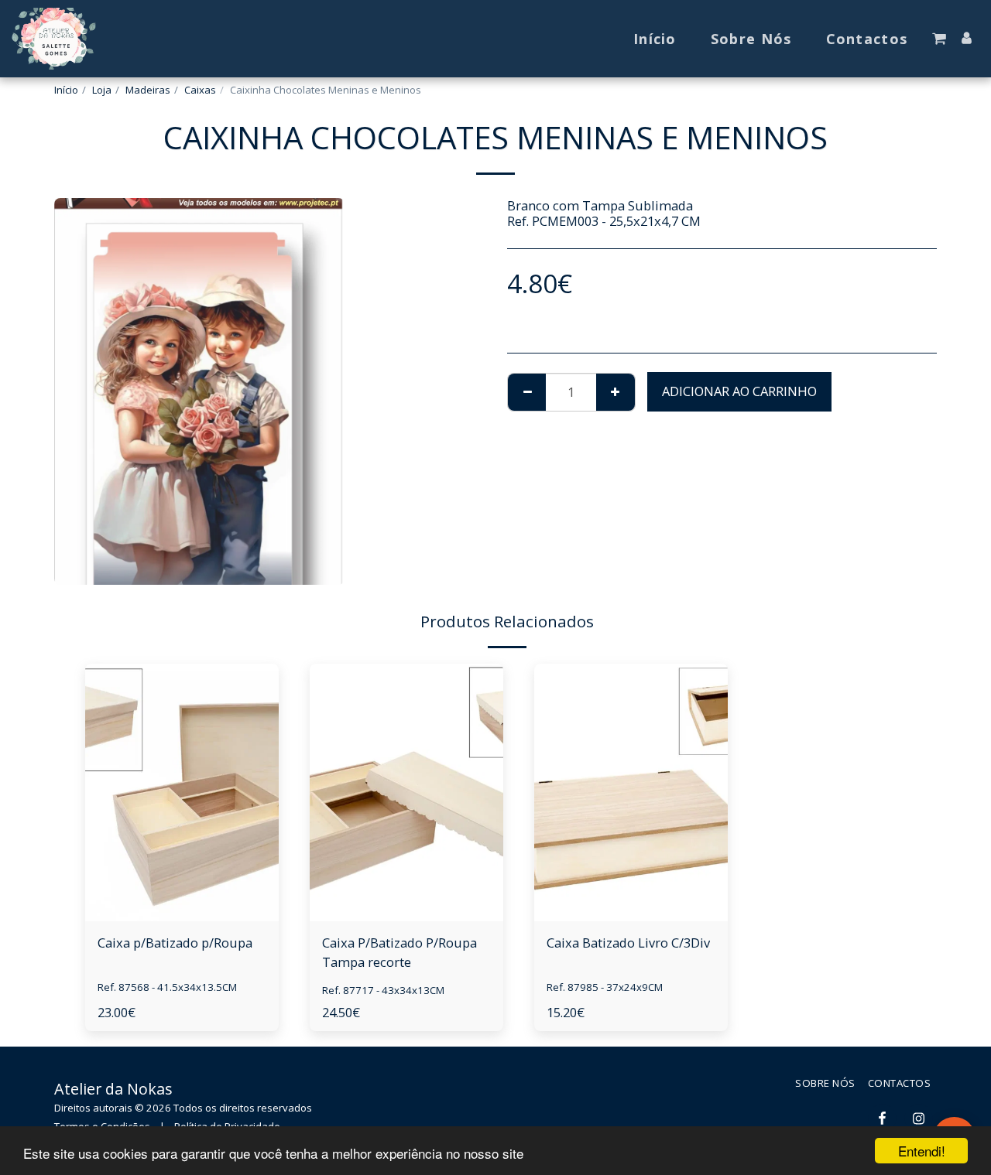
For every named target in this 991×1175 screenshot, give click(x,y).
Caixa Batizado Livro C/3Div (628, 942)
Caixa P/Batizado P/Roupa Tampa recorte (399, 952)
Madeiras (147, 90)
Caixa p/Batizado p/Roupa (175, 942)
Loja (101, 90)
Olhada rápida (182, 883)
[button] (939, 38)
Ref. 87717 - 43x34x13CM (383, 990)
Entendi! (921, 1150)
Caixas (200, 90)
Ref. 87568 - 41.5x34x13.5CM (167, 987)
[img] (182, 792)
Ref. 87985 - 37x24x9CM (605, 987)
